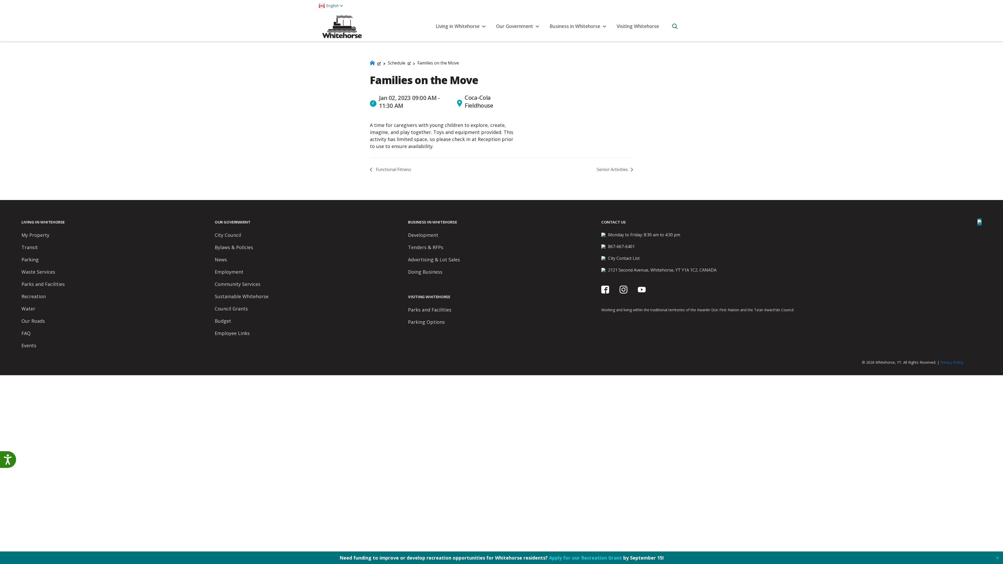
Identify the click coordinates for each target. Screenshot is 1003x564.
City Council (228, 235)
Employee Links (232, 333)
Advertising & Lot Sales (434, 259)
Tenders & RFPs (425, 247)
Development (423, 235)
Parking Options (426, 322)
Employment (229, 272)
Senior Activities (613, 169)
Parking (30, 259)
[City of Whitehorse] (342, 26)
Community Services (237, 284)
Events (28, 345)
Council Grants (231, 309)
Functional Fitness (393, 169)
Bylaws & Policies (234, 247)
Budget (223, 321)
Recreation (33, 296)
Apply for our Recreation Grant (585, 558)
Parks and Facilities (43, 284)
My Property (35, 235)
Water (28, 309)
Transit (29, 247)
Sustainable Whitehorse (242, 296)
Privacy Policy (951, 362)
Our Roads (33, 321)
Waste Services (38, 272)
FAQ (26, 333)
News (221, 259)
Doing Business (425, 272)
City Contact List (624, 258)
